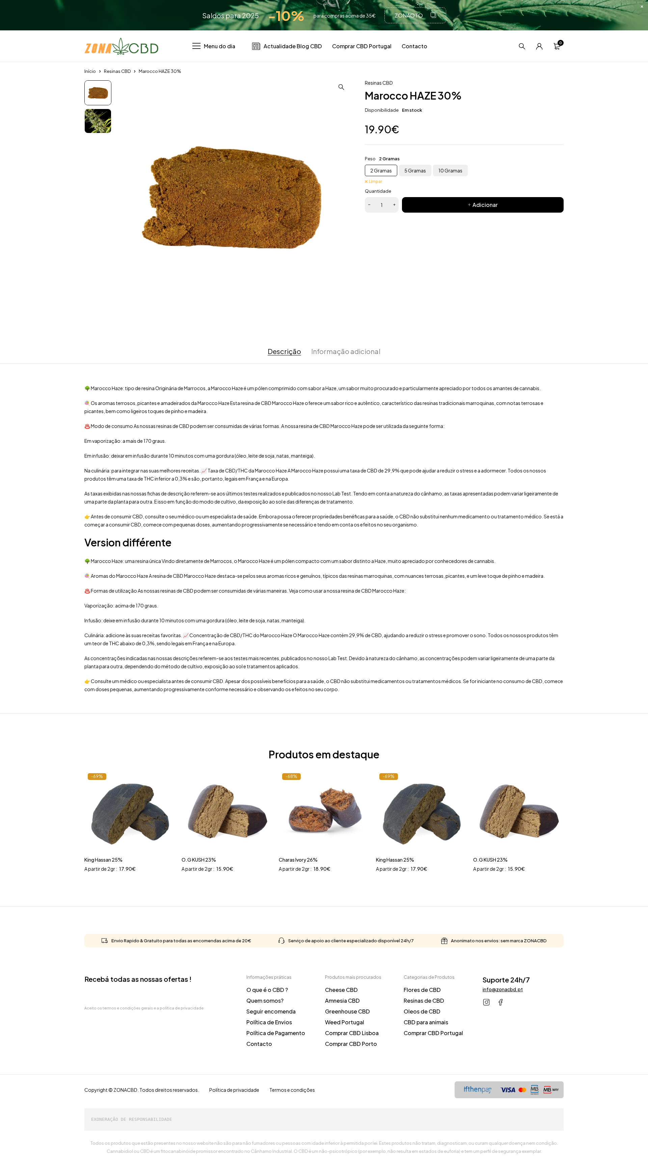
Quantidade (378, 191)
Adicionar (485, 204)
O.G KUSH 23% (199, 860)
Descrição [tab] (284, 351)
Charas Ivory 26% (298, 860)
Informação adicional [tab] (345, 351)
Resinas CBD (117, 71)
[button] (341, 87)
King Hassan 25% (103, 860)
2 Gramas (381, 170)
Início (90, 71)
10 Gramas (450, 170)
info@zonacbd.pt (503, 989)
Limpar (375, 181)
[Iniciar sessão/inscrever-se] (539, 46)
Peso (370, 158)
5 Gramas (415, 170)
